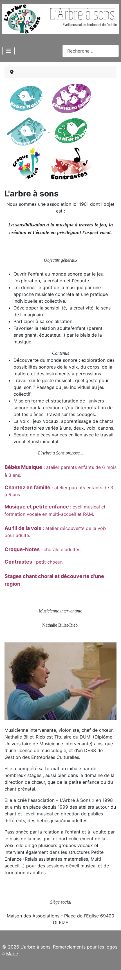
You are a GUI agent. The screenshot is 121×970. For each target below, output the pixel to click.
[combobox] (90, 51)
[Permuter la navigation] (8, 51)
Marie (12, 953)
